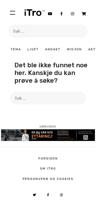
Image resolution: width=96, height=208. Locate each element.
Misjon (74, 49)
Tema (16, 49)
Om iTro (48, 168)
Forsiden (48, 158)
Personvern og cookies (48, 179)
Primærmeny (12, 12)
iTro (35, 12)
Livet (33, 49)
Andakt (53, 49)
